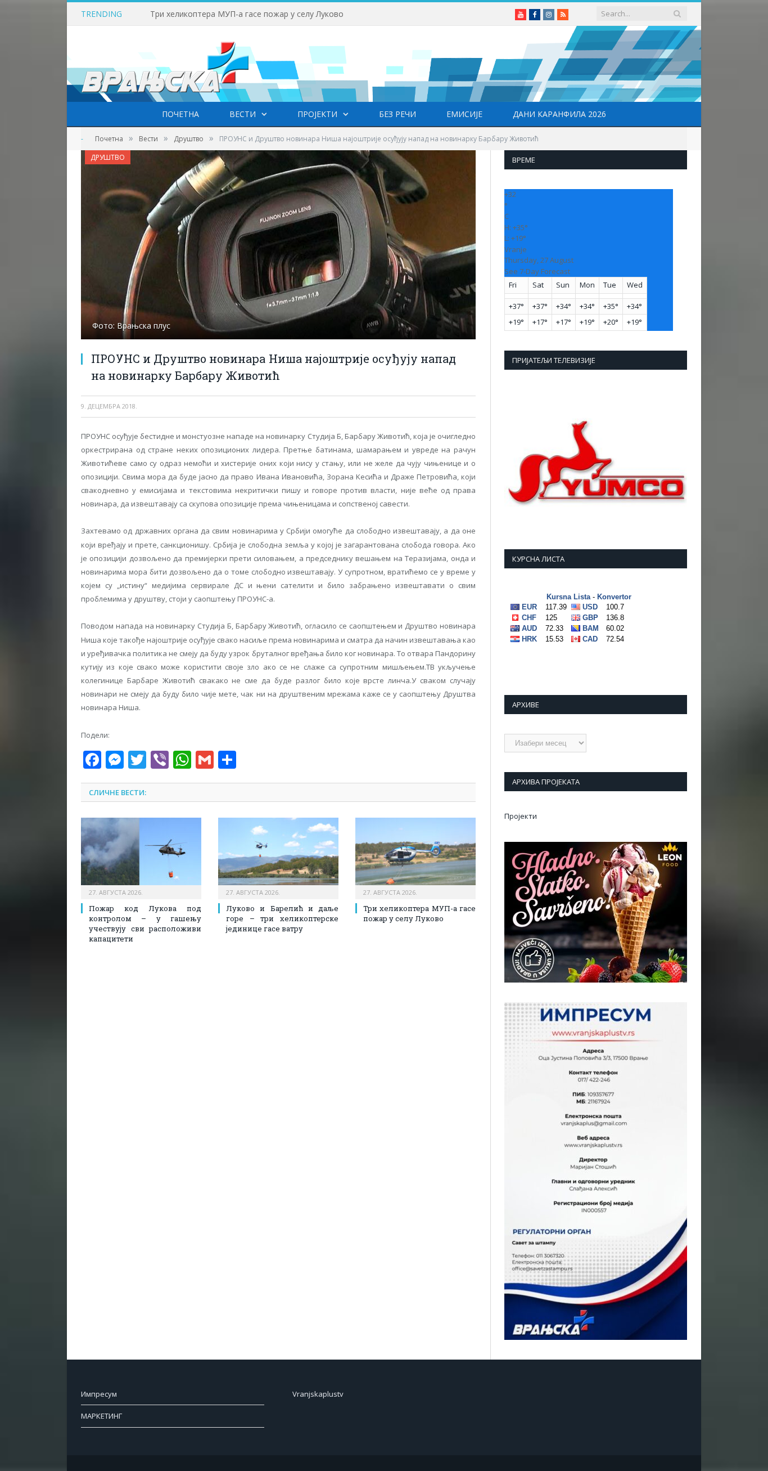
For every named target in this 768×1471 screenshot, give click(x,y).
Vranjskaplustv (318, 1394)
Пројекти (317, 114)
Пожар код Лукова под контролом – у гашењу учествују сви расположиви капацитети (145, 923)
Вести (242, 114)
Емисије (464, 114)
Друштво (108, 157)
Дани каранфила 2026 (559, 114)
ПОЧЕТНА (180, 114)
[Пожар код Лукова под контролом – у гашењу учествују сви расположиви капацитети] (141, 857)
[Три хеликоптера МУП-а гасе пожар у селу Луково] (415, 857)
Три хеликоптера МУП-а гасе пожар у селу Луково (247, 14)
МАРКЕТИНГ (101, 1416)
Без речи (397, 114)
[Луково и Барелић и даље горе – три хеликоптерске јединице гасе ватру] (278, 857)
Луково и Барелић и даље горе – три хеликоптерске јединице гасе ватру (282, 918)
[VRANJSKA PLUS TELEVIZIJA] (165, 64)
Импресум (99, 1394)
